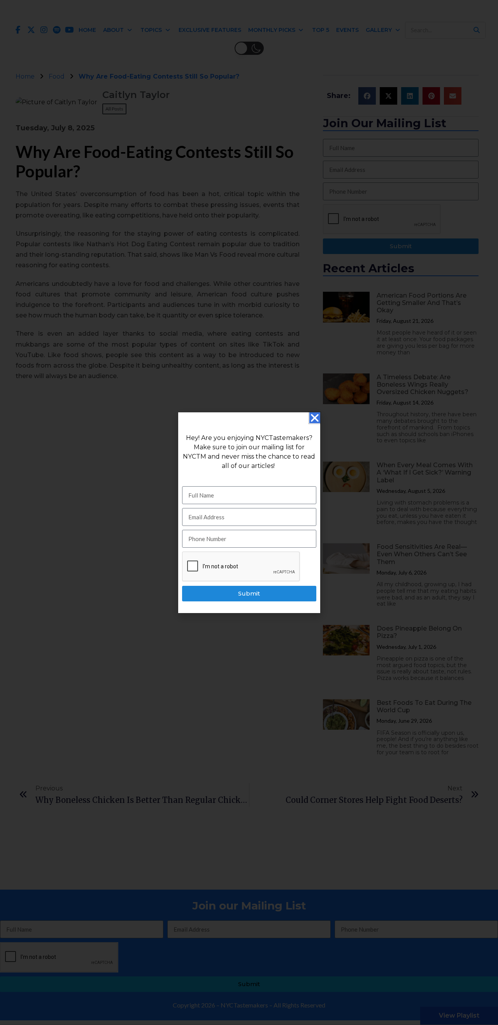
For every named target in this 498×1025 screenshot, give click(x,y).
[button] (314, 417)
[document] (249, 512)
